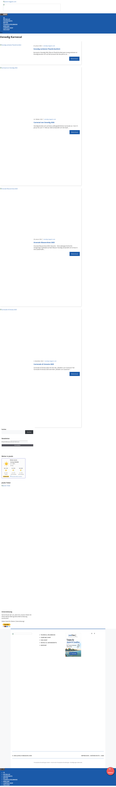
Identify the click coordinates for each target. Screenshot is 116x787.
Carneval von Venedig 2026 (44, 122)
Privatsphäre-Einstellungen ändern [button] (42, 762)
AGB (102, 755)
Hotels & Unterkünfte (49, 642)
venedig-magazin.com (49, 46)
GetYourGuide (13, 451)
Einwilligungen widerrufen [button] (76, 762)
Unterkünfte (7, 21)
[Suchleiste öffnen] (1, 33)
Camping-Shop (8, 28)
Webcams (6, 26)
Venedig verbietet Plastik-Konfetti (46, 49)
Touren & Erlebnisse (10, 24)
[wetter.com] (6, 476)
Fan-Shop (6, 30)
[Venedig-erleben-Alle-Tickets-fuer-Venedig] (32, 10)
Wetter (5, 23)
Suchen (29, 432)
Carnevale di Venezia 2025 (44, 364)
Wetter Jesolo (13, 460)
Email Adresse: (6, 442)
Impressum (85, 755)
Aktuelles (6, 19)
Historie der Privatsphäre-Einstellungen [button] (60, 762)
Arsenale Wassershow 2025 (44, 242)
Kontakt (44, 645)
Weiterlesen (74, 59)
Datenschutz (95, 755)
